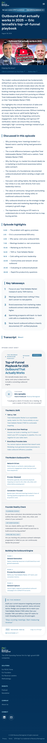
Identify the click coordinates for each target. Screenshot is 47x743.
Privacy (4, 739)
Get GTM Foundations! (35, 10)
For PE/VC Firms (7, 669)
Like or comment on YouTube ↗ (13, 72)
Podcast (5, 690)
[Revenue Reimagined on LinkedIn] (4, 717)
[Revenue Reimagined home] (23, 649)
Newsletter (5, 693)
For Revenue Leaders (9, 676)
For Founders (6, 673)
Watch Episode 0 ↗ (11, 633)
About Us (5, 704)
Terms (10, 739)
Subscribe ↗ (32, 72)
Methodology (6, 679)
